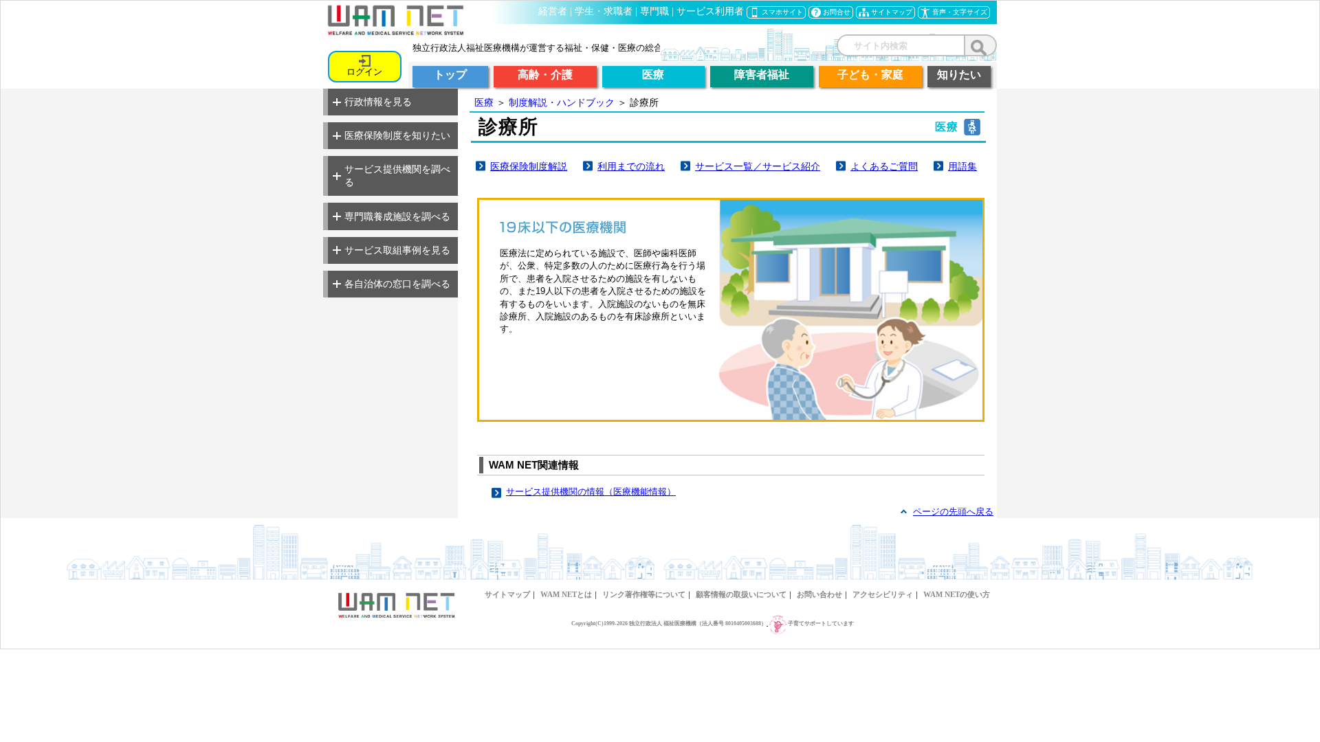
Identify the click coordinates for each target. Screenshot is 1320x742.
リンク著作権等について (643, 594)
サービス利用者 (710, 11)
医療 (484, 102)
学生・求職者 (603, 11)
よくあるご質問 (884, 166)
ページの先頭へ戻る (953, 511)
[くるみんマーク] (777, 623)
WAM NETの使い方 (956, 594)
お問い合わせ (819, 594)
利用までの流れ (631, 166)
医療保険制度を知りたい (397, 135)
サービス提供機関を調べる (397, 176)
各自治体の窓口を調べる (397, 283)
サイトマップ (507, 594)
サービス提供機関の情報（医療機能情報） (591, 491)
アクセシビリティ (882, 594)
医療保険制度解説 (528, 166)
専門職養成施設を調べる (397, 216)
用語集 (962, 166)
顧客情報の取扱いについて (741, 594)
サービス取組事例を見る (397, 250)
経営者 (552, 11)
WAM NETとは (566, 594)
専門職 (654, 11)
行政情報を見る (378, 101)
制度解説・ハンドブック (562, 102)
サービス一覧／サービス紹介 (757, 166)
